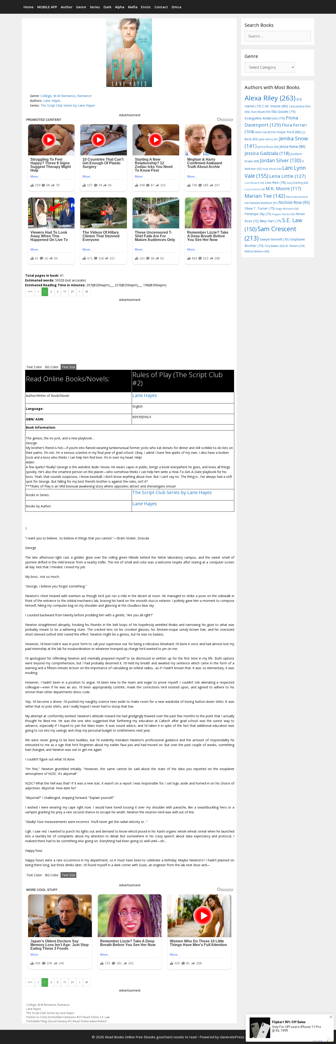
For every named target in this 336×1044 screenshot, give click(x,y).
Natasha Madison (264, 203)
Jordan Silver (280, 160)
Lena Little (287, 176)
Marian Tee (265, 195)
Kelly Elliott (271, 168)
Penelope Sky (258, 214)
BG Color (52, 367)
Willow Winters (257, 251)
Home (29, 7)
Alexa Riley (270, 98)
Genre (81, 7)
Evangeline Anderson (265, 118)
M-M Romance (64, 96)
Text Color (34, 367)
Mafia (132, 7)
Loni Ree (275, 182)
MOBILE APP (47, 7)
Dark (107, 7)
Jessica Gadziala (267, 153)
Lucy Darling (297, 183)
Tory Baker (274, 246)
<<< (30, 291)
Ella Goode (283, 111)
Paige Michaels (287, 208)
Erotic (146, 7)
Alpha (119, 7)
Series (95, 7)
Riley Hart (270, 221)
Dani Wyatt (260, 112)
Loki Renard (254, 182)
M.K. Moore (283, 188)
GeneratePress (232, 1037)
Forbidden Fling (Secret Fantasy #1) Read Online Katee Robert (66, 1021)
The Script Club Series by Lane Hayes (67, 105)
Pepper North (283, 214)
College (45, 96)
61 (86, 291)
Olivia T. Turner (260, 208)
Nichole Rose (294, 202)
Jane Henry (268, 139)
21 (72, 291)
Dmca (176, 7)
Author (66, 7)
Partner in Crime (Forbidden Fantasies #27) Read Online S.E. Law (68, 1017)
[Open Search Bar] (310, 7)
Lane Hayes (52, 100)
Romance (84, 96)
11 (64, 291)
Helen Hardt (265, 132)
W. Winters (295, 246)
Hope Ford (289, 132)
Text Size (68, 367)
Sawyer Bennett (274, 239)
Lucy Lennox (255, 189)
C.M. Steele (275, 106)
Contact (161, 7)
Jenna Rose (268, 147)
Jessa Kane (292, 146)
